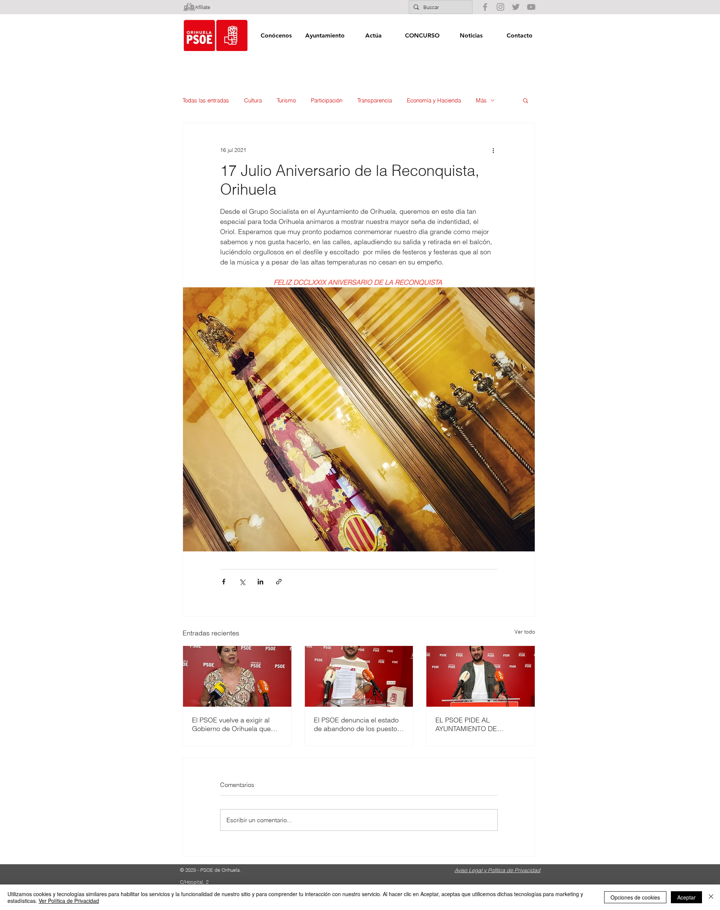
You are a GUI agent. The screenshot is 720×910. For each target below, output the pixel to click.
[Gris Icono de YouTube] (531, 7)
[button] (276, 35)
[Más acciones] (493, 150)
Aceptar (686, 897)
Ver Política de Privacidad (69, 900)
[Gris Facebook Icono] (485, 7)
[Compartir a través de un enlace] (278, 581)
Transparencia (374, 100)
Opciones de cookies (635, 897)
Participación (326, 100)
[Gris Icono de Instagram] (500, 7)
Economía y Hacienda (434, 100)
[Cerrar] (711, 897)
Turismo (286, 100)
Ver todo (524, 631)
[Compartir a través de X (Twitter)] (242, 581)
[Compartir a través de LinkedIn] (260, 581)
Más (481, 100)
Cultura (253, 100)
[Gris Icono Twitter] (516, 7)
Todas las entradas (206, 100)
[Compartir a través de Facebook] (223, 581)
